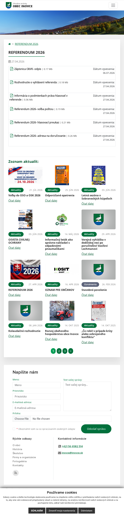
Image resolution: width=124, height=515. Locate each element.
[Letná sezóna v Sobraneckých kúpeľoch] (99, 175)
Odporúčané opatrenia (59, 195)
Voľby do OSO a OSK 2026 (24, 195)
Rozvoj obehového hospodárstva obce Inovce (61, 332)
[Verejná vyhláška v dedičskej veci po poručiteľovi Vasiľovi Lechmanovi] (99, 219)
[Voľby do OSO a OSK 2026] (25, 175)
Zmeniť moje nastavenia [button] (62, 510)
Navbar (11, 5)
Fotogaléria (20, 461)
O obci (16, 445)
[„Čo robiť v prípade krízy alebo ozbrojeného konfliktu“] (99, 311)
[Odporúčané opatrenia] (62, 175)
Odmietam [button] (86, 510)
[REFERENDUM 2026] (25, 270)
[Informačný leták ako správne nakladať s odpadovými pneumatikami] (62, 219)
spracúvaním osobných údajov (58, 428)
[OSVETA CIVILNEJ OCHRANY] (25, 219)
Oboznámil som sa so (45, 428)
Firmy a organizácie (24, 457)
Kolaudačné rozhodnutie (24, 331)
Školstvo (18, 453)
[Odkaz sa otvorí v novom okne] (16, 473)
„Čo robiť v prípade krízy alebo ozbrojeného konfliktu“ (97, 334)
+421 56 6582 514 (72, 446)
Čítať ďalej (14, 200)
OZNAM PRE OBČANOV (59, 290)
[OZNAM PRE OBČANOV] (62, 270)
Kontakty (18, 465)
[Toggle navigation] (113, 5)
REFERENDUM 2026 (26, 44)
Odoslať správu (96, 429)
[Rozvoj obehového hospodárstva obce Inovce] (62, 311)
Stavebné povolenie (94, 290)
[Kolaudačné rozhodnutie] (25, 311)
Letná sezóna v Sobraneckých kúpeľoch (97, 197)
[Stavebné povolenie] (99, 270)
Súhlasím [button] (37, 510)
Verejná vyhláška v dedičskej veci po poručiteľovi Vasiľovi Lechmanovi (95, 244)
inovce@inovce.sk (72, 453)
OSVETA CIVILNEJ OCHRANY (19, 241)
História (17, 449)
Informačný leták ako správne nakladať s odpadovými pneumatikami (59, 244)
